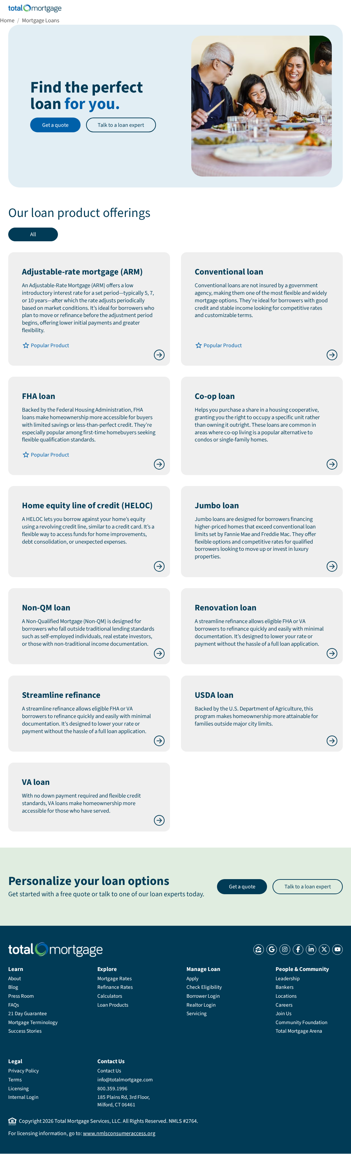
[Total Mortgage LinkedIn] (311, 949)
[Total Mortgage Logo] (55, 949)
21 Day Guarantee (27, 1013)
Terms (15, 1079)
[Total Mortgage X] (324, 949)
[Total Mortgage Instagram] (284, 949)
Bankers (284, 987)
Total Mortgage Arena (299, 1031)
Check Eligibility (204, 987)
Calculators (109, 996)
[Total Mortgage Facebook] (298, 949)
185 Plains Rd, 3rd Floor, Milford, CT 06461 (123, 1100)
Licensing (18, 1088)
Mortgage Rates (114, 978)
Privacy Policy (23, 1070)
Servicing (196, 1013)
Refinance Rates (115, 987)
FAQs (13, 1005)
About (14, 978)
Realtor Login (201, 1005)
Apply (192, 978)
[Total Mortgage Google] (271, 949)
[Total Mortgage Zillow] (258, 949)
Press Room (21, 996)
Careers (284, 1005)
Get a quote (55, 125)
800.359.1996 (112, 1088)
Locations (286, 996)
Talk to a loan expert (121, 125)
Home (7, 20)
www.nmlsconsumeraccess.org (119, 1133)
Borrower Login (203, 996)
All (33, 234)
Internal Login (23, 1097)
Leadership (288, 978)
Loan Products (112, 1005)
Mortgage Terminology (33, 1022)
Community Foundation (301, 1022)
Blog (13, 987)
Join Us (283, 1013)
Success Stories (24, 1031)
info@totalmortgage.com (125, 1079)
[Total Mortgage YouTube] (337, 949)
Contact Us (109, 1070)
